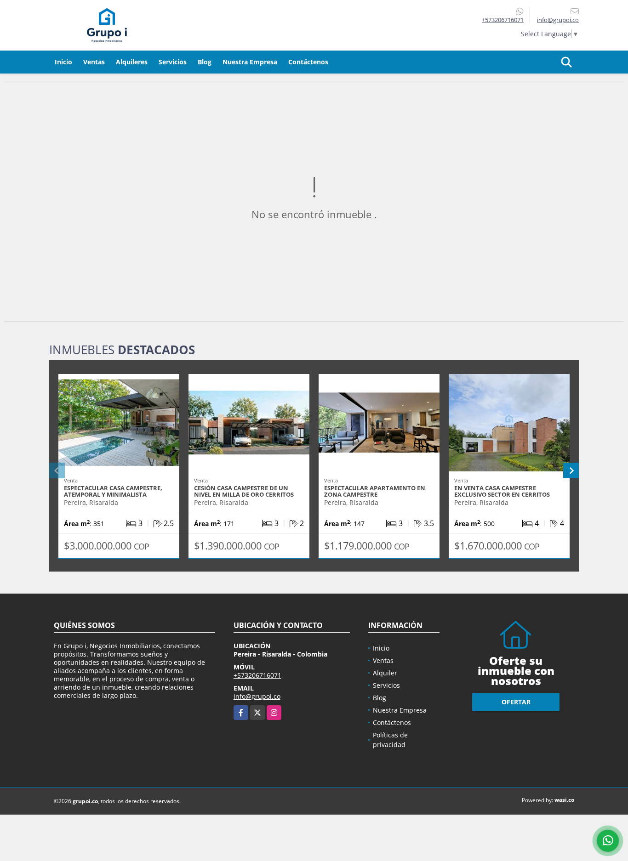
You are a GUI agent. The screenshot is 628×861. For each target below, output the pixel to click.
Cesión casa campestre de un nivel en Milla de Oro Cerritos (244, 491)
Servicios (173, 61)
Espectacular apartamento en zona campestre (374, 491)
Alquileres (132, 61)
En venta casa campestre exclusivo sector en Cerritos (502, 491)
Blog (204, 61)
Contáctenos (308, 61)
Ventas (94, 61)
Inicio (63, 61)
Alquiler (385, 672)
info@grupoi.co (257, 696)
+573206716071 (503, 20)
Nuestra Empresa (250, 61)
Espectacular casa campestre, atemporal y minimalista (113, 491)
